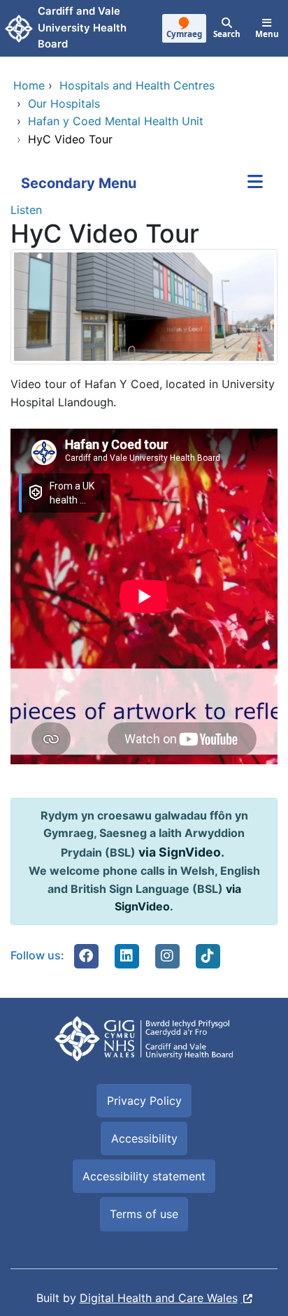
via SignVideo (179, 852)
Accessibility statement (144, 1176)
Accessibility (144, 1138)
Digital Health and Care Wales (159, 1298)
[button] (86, 955)
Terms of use (144, 1214)
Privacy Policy (144, 1101)
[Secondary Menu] (255, 183)
